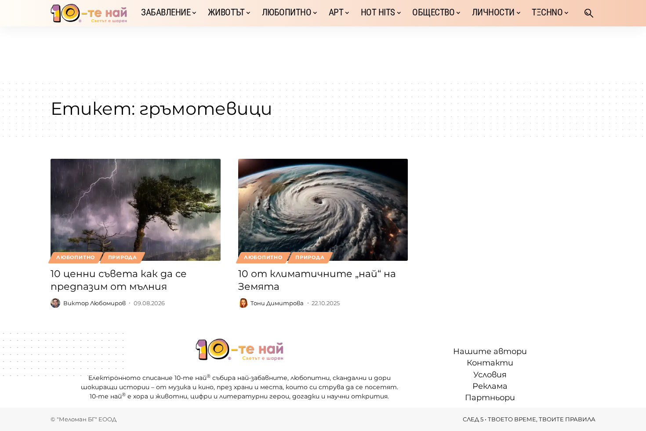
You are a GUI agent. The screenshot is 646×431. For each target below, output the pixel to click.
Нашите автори (490, 351)
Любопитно (75, 257)
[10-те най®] (89, 13)
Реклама (490, 386)
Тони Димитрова (277, 303)
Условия (490, 375)
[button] (588, 13)
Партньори (490, 397)
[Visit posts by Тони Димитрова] (243, 303)
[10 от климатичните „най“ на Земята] (323, 210)
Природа (122, 257)
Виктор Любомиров (94, 303)
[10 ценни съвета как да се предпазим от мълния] (136, 210)
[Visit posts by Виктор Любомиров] (55, 303)
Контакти (490, 363)
